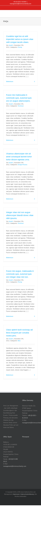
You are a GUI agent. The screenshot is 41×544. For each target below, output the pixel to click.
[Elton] (25, 465)
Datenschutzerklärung (27, 494)
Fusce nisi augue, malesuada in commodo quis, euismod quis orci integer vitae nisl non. (20, 274)
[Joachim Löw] (32, 444)
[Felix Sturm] (32, 472)
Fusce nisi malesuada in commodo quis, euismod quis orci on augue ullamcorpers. (19, 98)
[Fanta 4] (25, 472)
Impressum (16, 494)
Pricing (20, 47)
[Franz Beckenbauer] (25, 479)
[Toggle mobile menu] (37, 14)
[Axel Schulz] (32, 451)
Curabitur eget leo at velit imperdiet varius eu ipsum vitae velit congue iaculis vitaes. (19, 39)
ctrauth (11, 45)
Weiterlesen (9, 81)
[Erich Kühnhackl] (32, 465)
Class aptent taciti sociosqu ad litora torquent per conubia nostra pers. (19, 333)
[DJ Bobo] (32, 458)
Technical (21, 106)
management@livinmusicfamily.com (20, 4)
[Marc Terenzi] (25, 444)
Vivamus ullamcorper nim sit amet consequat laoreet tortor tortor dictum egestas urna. (19, 157)
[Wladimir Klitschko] (25, 451)
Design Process (22, 164)
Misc (19, 341)
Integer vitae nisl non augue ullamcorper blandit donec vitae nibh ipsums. (19, 215)
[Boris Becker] (25, 458)
